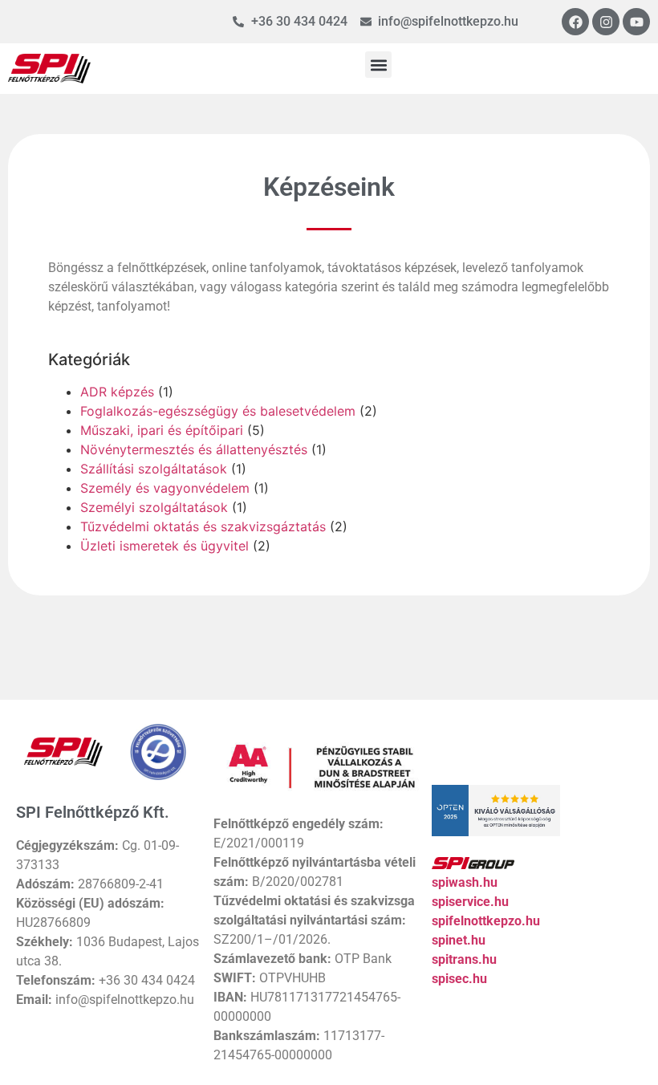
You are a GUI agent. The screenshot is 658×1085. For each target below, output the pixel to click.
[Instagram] (605, 21)
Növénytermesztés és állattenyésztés (193, 449)
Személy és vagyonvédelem (165, 488)
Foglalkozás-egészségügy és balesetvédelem (217, 411)
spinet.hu (458, 940)
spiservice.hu (470, 901)
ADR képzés (117, 392)
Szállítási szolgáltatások (153, 469)
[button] (378, 64)
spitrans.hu (464, 959)
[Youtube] (636, 21)
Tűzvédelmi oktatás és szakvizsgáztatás (203, 526)
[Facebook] (575, 21)
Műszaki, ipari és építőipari (161, 430)
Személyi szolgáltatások (154, 507)
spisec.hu (459, 978)
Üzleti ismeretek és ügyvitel (164, 546)
